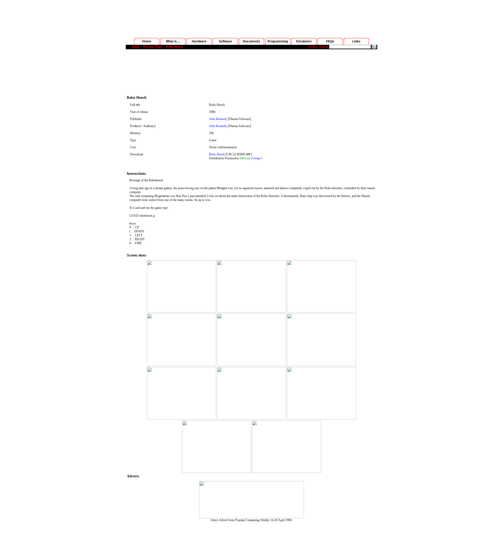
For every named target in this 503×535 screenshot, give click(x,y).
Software (225, 41)
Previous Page (152, 46)
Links (356, 41)
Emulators (304, 41)
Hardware (199, 41)
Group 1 (257, 158)
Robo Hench (217, 154)
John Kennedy (218, 119)
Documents (251, 41)
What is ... (173, 41)
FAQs (330, 41)
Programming (277, 41)
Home (146, 41)
